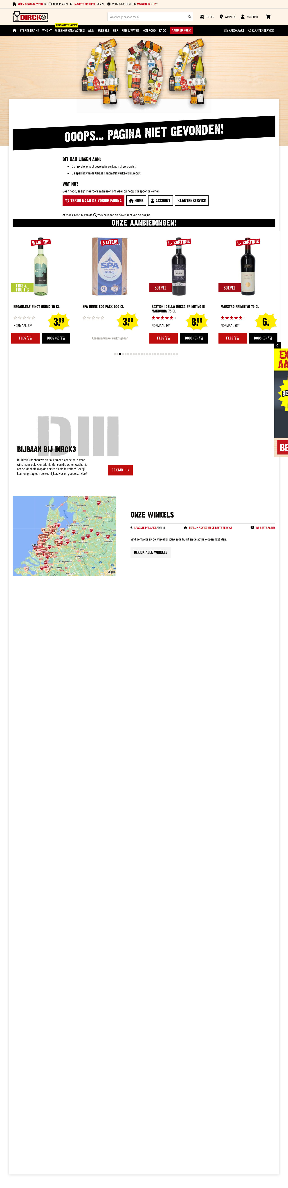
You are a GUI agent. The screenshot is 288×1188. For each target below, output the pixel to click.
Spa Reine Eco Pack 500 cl (103, 306)
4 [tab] (123, 354)
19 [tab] (163, 354)
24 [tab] (177, 354)
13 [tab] (147, 354)
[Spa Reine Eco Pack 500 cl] (109, 266)
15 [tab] (152, 354)
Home (138, 200)
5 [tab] (125, 354)
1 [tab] (115, 354)
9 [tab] (136, 354)
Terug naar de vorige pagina (95, 200)
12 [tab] (144, 354)
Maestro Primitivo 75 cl (240, 306)
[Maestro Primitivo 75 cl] (247, 266)
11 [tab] (142, 354)
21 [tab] (169, 354)
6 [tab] (128, 354)
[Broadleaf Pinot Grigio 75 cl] (40, 266)
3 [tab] (120, 354)
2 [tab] (117, 354)
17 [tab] (158, 354)
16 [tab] (155, 354)
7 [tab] (131, 354)
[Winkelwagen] (268, 16)
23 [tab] (174, 354)
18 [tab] (161, 354)
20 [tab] (166, 354)
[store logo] (30, 17)
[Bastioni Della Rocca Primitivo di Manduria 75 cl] (178, 266)
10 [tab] (139, 354)
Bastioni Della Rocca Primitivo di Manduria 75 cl (178, 308)
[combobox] (150, 16)
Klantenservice (192, 200)
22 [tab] (171, 354)
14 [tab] (150, 354)
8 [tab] (134, 354)
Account (162, 200)
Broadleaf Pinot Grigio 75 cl (37, 306)
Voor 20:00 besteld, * (135, 4)
